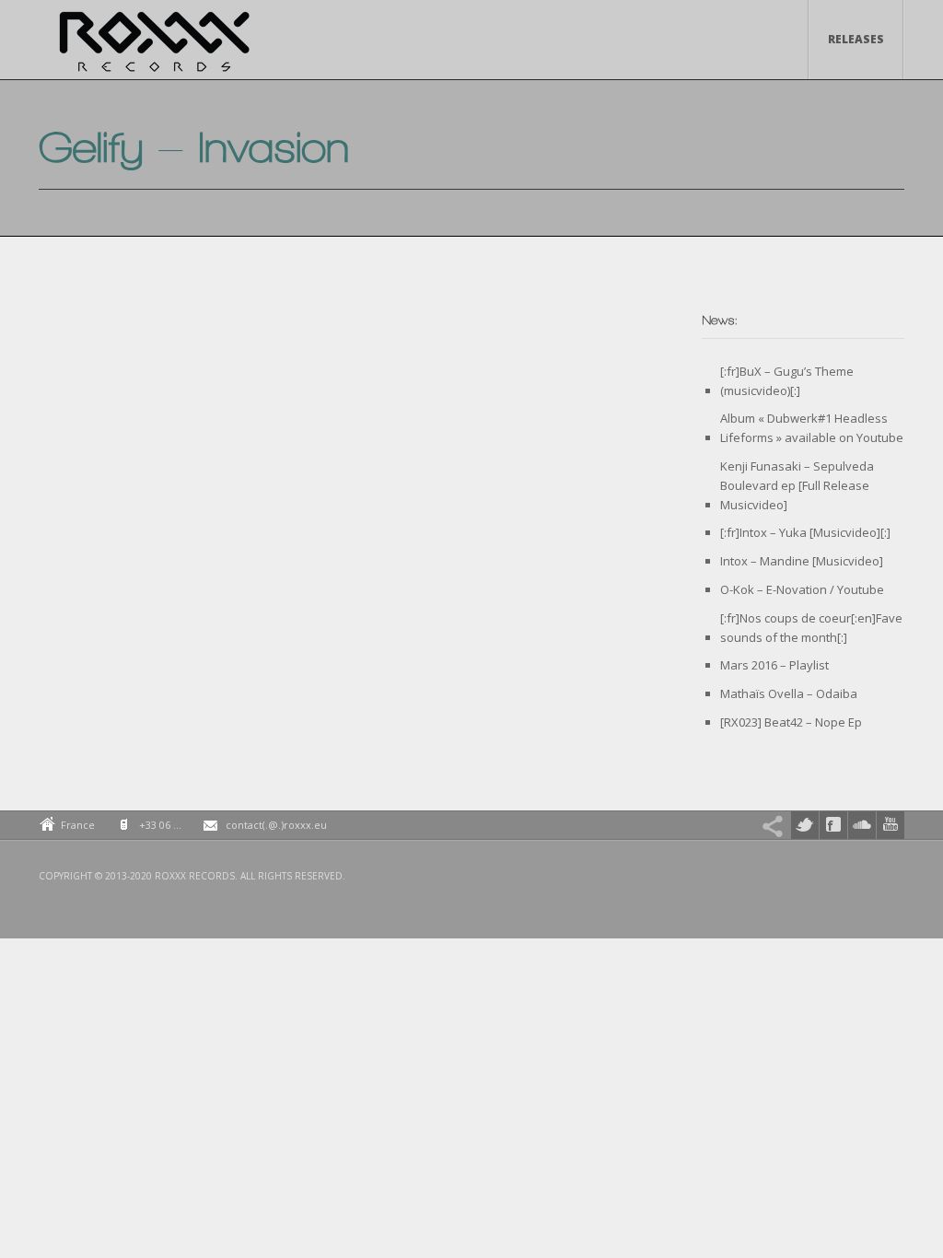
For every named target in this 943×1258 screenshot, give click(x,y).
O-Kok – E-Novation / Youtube (802, 589)
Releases (856, 39)
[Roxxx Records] (154, 46)
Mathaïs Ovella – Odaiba (788, 693)
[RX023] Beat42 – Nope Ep (791, 722)
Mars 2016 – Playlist (774, 665)
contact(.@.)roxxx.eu (276, 825)
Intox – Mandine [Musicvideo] (801, 561)
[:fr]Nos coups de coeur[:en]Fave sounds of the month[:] (811, 628)
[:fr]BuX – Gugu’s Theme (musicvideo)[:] (787, 381)
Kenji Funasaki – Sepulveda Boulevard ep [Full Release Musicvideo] (797, 485)
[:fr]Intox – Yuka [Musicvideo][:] (805, 532)
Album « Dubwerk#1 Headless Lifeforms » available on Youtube (811, 428)
